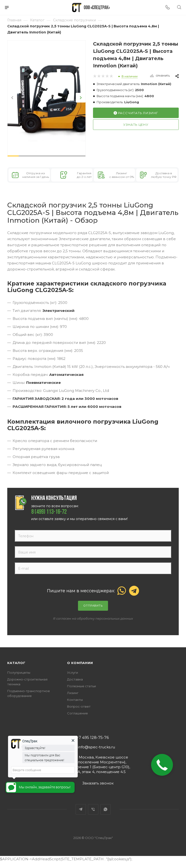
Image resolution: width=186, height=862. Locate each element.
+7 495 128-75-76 (93, 738)
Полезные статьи (81, 686)
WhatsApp (105, 809)
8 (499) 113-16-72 (49, 512)
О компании (80, 663)
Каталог (16, 663)
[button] (13, 156)
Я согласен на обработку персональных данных (93, 618)
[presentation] (12, 98)
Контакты (75, 700)
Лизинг (72, 693)
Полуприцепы (18, 672)
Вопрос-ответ (79, 706)
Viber (93, 809)
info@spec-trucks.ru (96, 747)
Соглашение (77, 713)
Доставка (75, 679)
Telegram (81, 809)
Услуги (72, 672)
